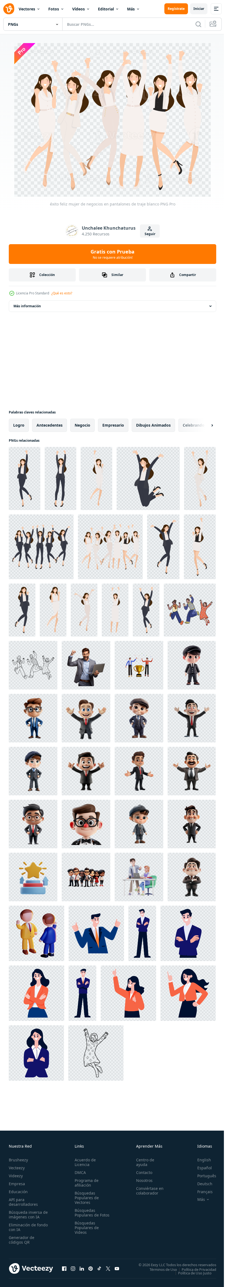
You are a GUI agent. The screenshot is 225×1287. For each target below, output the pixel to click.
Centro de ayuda (143, 1162)
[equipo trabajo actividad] (139, 877)
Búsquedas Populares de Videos (86, 1232)
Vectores (27, 9)
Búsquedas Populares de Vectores (86, 1197)
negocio (82, 425)
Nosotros (142, 1180)
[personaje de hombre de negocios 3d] (36, 933)
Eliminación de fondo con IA (22, 1227)
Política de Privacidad (195, 1269)
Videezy (16, 1175)
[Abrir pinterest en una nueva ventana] (90, 1268)
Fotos (53, 9)
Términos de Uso (159, 1269)
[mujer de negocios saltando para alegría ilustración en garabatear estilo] (95, 1053)
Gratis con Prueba (112, 254)
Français (201, 1191)
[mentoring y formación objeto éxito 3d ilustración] (33, 877)
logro (18, 425)
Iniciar (198, 8)
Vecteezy (17, 1167)
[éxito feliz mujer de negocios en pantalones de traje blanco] (96, 478)
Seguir (150, 234)
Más (131, 9)
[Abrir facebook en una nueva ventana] (64, 1268)
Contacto (142, 1172)
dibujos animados (153, 425)
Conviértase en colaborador (147, 1191)
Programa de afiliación (85, 1183)
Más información (27, 306)
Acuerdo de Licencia (84, 1162)
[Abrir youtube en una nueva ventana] (117, 1268)
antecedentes (49, 425)
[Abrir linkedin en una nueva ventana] (82, 1268)
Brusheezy (18, 1159)
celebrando (193, 425)
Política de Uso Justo (190, 1272)
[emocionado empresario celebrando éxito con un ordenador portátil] (86, 665)
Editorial (106, 9)
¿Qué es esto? (61, 293)
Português (202, 1175)
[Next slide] (203, 425)
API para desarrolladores (23, 1202)
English (200, 1159)
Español (200, 1167)
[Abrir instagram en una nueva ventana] (73, 1268)
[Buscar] (198, 24)
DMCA (79, 1172)
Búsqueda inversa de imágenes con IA (27, 1215)
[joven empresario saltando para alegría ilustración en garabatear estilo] (190, 610)
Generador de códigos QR (21, 1240)
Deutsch (200, 1183)
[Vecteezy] (8, 8)
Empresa (17, 1183)
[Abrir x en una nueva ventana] (108, 1268)
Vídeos (78, 9)
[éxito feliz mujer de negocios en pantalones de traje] (24, 478)
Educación (18, 1191)
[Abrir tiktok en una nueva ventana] (99, 1268)
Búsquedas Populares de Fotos (86, 1215)
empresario (113, 425)
